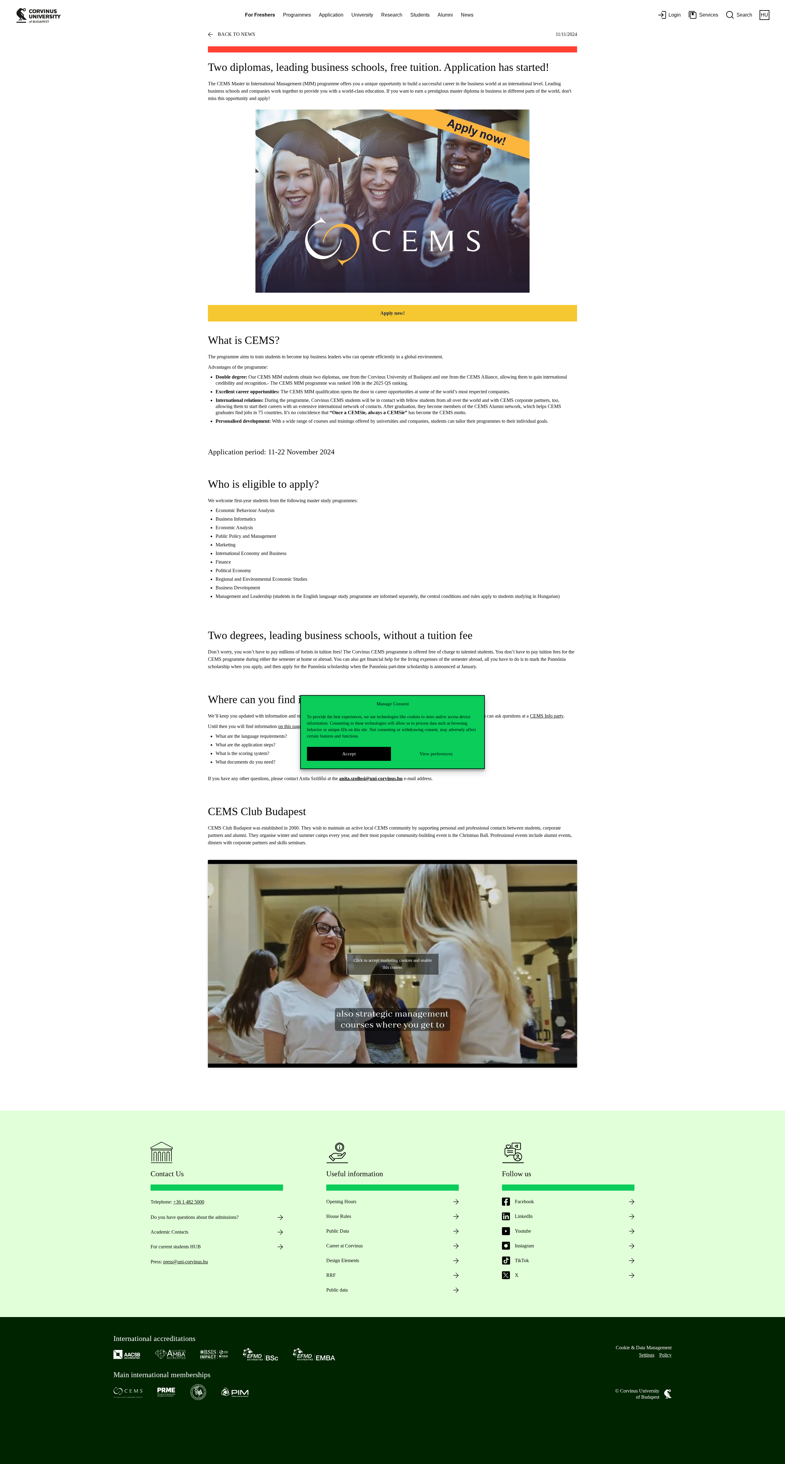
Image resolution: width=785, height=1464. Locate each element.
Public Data (337, 1231)
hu (764, 14)
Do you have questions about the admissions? (195, 1217)
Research (391, 14)
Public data (337, 1290)
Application (331, 14)
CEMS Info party (546, 716)
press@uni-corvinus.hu (185, 1261)
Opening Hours (341, 1201)
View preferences (436, 753)
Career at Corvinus (344, 1245)
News (467, 14)
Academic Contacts (169, 1232)
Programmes (297, 14)
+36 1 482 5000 (188, 1201)
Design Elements (342, 1260)
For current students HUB (176, 1246)
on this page (289, 726)
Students (420, 14)
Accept (349, 753)
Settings (646, 1355)
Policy (665, 1355)
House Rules (338, 1216)
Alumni (445, 14)
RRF (331, 1275)
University (362, 14)
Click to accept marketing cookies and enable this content (393, 964)
